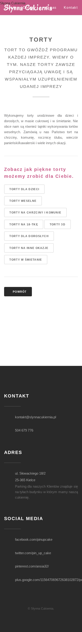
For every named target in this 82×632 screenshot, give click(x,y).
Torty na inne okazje (28, 247)
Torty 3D (57, 224)
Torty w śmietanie (25, 259)
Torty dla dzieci (24, 189)
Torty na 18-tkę (23, 224)
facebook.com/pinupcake (33, 539)
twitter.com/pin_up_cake (33, 553)
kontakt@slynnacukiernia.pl (35, 417)
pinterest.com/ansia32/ (32, 566)
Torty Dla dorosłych (29, 236)
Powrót (19, 291)
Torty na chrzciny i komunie (35, 212)
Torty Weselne (22, 200)
